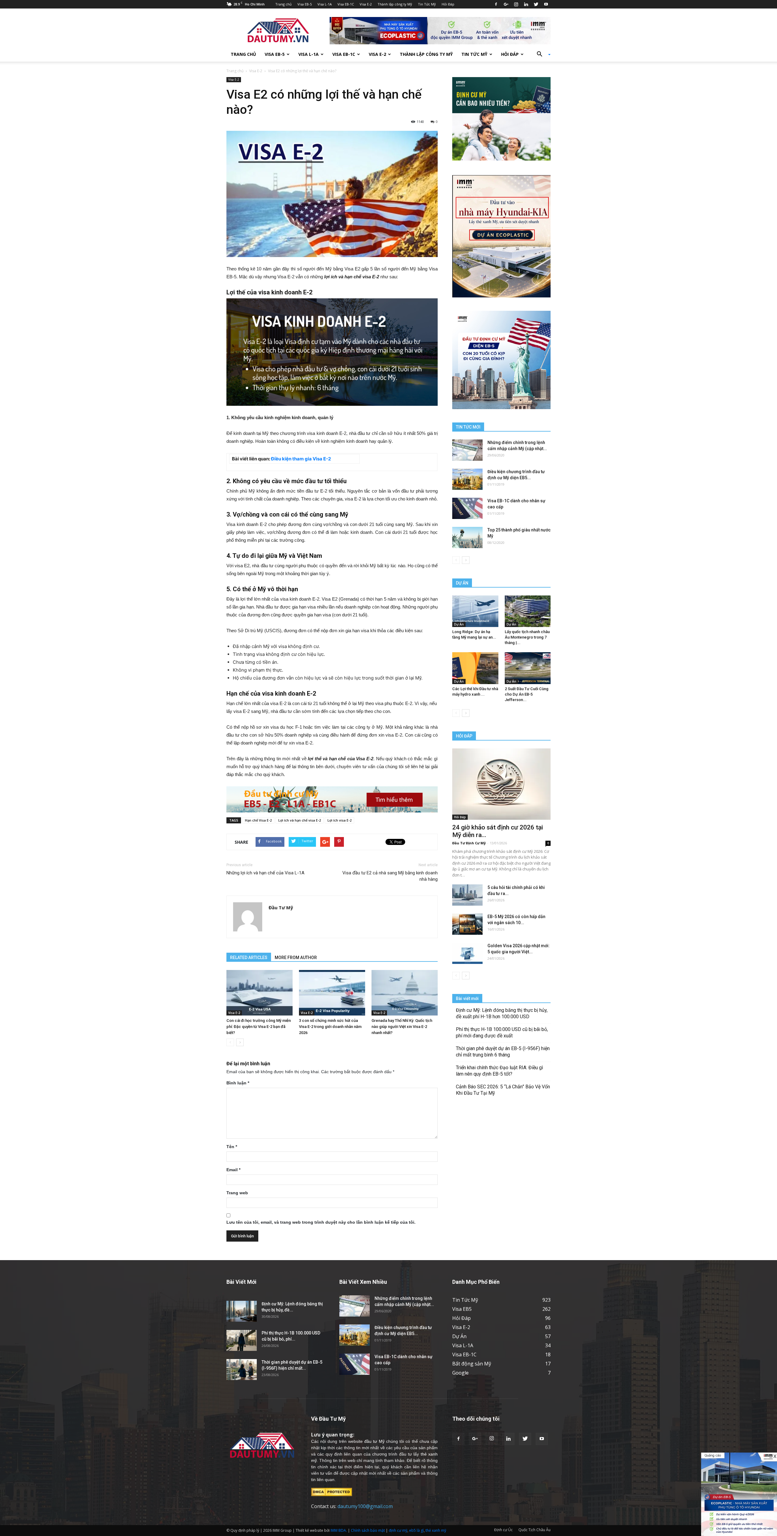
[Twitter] (536, 4)
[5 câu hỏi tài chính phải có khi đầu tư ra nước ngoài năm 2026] (467, 895)
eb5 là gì (416, 1530)
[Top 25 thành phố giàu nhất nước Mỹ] (467, 537)
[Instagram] (516, 4)
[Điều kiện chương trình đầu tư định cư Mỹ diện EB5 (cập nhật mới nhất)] (467, 479)
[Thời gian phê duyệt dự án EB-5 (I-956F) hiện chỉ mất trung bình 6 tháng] (241, 1369)
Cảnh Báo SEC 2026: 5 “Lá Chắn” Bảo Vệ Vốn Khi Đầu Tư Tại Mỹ (503, 1090)
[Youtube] (546, 4)
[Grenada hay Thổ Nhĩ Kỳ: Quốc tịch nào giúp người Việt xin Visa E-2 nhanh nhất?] (405, 993)
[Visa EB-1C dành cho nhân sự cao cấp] (467, 508)
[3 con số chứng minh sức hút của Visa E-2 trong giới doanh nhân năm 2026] (332, 993)
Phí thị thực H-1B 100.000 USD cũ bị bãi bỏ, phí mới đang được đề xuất (502, 1032)
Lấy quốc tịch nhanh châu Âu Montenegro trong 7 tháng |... (527, 637)
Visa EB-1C (346, 4)
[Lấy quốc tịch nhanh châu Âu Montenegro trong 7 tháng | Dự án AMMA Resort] (528, 611)
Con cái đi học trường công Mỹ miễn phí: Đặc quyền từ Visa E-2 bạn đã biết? (258, 1026)
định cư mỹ (398, 1530)
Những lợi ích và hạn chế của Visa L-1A (265, 873)
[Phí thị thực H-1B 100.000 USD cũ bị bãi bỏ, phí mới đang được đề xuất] (241, 1340)
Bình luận (237, 1082)
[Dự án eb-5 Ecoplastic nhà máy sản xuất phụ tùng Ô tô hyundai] (739, 1494)
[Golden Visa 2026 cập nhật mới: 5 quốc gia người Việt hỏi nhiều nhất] (467, 953)
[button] (541, 54)
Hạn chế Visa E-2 (258, 820)
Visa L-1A (324, 4)
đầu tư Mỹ (374, 1441)
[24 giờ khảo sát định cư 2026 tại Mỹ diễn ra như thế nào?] (501, 784)
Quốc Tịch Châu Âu (534, 1529)
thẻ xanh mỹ (436, 1530)
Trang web (237, 1192)
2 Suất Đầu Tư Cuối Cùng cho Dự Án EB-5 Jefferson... (526, 694)
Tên (231, 1146)
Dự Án (459, 624)
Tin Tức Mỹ (427, 4)
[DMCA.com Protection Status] (331, 1491)
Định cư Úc (503, 1529)
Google (460, 1372)
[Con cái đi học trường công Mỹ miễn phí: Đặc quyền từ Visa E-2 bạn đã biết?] (259, 993)
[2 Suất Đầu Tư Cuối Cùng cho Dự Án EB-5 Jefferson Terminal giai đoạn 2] (528, 668)
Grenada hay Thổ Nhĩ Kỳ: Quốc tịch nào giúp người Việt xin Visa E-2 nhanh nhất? (402, 1026)
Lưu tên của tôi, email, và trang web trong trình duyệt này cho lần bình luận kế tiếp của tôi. (321, 1222)
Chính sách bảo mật (368, 1530)
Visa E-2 (366, 4)
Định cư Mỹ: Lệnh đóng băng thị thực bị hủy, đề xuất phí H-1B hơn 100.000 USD (502, 1013)
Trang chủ (283, 4)
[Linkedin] (526, 4)
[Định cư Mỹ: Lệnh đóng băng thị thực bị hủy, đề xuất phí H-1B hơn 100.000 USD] (241, 1311)
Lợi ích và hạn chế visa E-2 (299, 820)
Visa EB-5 (304, 4)
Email (233, 1169)
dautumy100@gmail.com (365, 1506)
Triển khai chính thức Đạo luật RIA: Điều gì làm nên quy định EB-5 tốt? (499, 1071)
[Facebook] (495, 4)
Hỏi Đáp (448, 4)
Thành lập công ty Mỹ (395, 4)
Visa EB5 (462, 1309)
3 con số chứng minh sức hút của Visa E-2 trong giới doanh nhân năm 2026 (330, 1026)
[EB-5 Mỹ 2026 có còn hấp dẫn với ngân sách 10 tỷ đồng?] (467, 924)
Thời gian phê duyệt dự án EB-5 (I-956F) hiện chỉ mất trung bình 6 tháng (503, 1052)
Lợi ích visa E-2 (339, 820)
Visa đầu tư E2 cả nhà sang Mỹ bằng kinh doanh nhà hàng (390, 876)
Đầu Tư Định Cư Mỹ (469, 843)
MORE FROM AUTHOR (296, 957)
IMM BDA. (339, 1530)
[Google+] (506, 4)
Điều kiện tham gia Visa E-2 (301, 459)
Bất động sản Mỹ (471, 1363)
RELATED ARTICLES (248, 957)
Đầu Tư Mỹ (281, 907)
